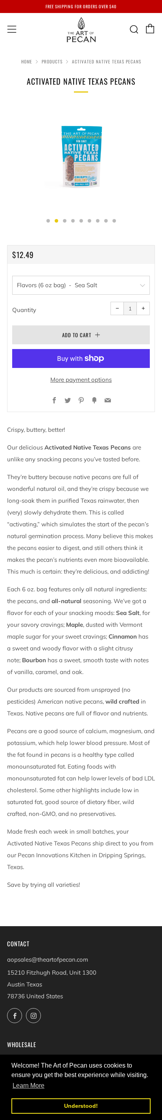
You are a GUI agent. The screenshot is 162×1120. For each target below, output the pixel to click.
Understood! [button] (81, 1106)
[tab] (48, 221)
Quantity (24, 310)
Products (52, 61)
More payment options (81, 379)
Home (26, 61)
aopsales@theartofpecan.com (47, 959)
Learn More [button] (28, 1085)
